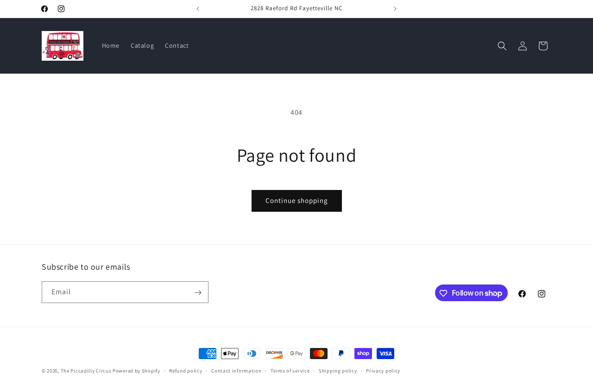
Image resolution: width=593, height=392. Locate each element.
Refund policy (185, 370)
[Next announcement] (395, 9)
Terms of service (290, 370)
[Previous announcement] (198, 9)
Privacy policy (383, 370)
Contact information (236, 370)
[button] (502, 46)
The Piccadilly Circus (86, 370)
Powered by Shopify (136, 370)
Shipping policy (338, 370)
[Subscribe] (198, 292)
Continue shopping (296, 200)
